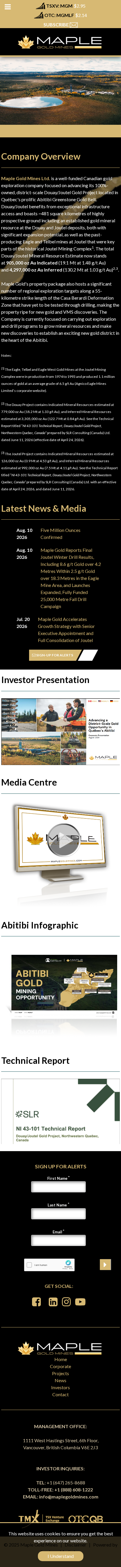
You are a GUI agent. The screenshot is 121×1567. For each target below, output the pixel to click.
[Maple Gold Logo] (60, 41)
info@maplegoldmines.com (68, 1496)
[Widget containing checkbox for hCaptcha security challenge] (49, 1265)
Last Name (57, 1205)
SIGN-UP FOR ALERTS (54, 655)
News (60, 1380)
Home (60, 1359)
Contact (60, 1394)
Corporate (60, 1366)
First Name (57, 1178)
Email (57, 1232)
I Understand (61, 1556)
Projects (60, 1373)
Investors (60, 1387)
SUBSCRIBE (56, 24)
